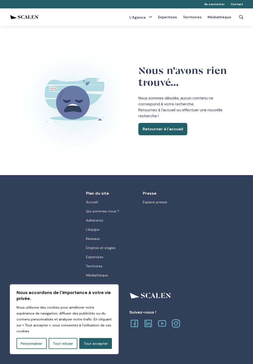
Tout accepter (96, 343)
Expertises (167, 17)
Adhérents (94, 220)
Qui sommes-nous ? (102, 211)
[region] (64, 319)
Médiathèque (219, 17)
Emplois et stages (101, 248)
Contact (237, 4)
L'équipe (93, 229)
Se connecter (214, 4)
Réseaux (93, 238)
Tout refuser (63, 343)
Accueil (92, 202)
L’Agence (138, 17)
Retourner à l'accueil (163, 129)
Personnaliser (31, 343)
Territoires (192, 17)
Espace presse (155, 202)
